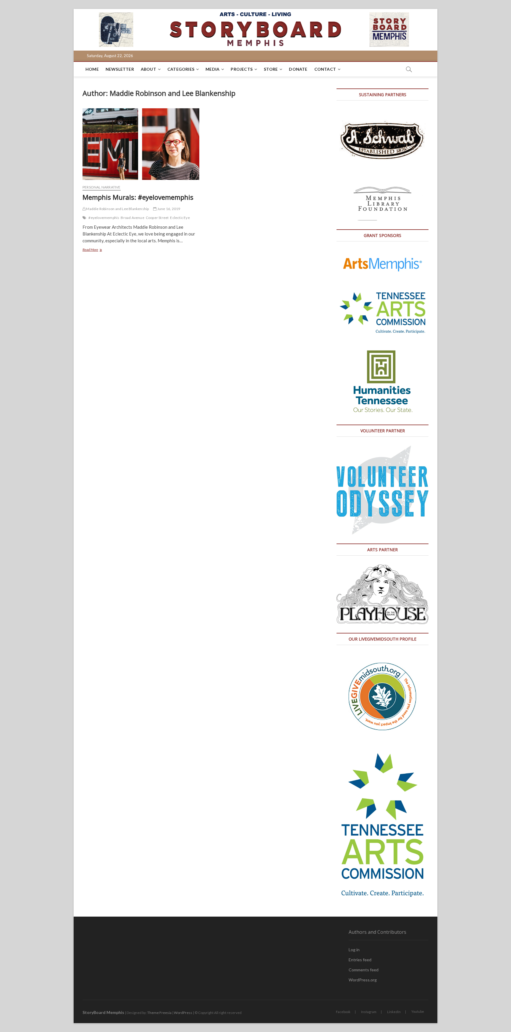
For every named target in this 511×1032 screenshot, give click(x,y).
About (148, 69)
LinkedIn (394, 1012)
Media (212, 69)
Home (92, 69)
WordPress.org (363, 979)
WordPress (183, 1012)
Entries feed (360, 959)
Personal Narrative (102, 187)
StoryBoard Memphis (103, 1012)
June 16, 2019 (168, 209)
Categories (180, 69)
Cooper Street (157, 217)
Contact (325, 69)
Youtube (417, 1011)
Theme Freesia (159, 1012)
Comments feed (364, 969)
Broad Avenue (132, 217)
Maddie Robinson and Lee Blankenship (117, 209)
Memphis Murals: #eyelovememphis (138, 197)
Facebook (343, 1012)
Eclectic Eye (180, 217)
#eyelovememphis (103, 217)
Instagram (368, 1012)
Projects (242, 69)
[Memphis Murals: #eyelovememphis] (141, 144)
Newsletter (120, 69)
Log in (354, 949)
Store (271, 69)
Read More (103, 250)
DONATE (298, 69)
